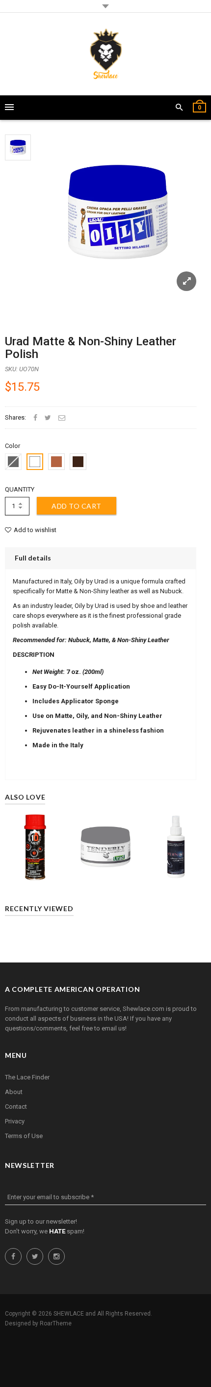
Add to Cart (77, 506)
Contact (16, 1106)
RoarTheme (56, 1323)
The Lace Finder (27, 1077)
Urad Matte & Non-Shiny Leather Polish (90, 348)
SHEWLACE (68, 1313)
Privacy (15, 1121)
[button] (179, 107)
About (14, 1092)
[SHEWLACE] (105, 54)
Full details (33, 558)
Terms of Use (24, 1136)
